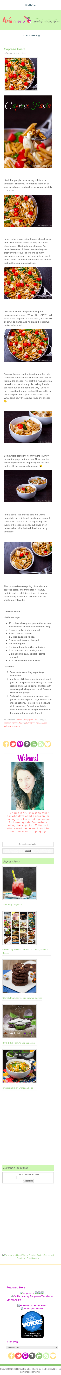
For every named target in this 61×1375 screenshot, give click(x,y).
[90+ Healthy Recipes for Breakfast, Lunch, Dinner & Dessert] (26, 928)
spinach (7, 725)
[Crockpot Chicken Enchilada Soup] (19, 1067)
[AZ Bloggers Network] (32, 1308)
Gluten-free (28, 719)
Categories (29, 35)
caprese (7, 722)
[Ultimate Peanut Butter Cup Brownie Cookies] (22, 977)
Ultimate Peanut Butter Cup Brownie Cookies (22, 998)
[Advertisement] (30, 1129)
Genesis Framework (32, 1372)
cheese (15, 722)
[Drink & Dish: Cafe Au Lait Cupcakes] (19, 1022)
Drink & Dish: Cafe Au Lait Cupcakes (18, 1043)
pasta (38, 722)
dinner (21, 722)
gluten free (30, 722)
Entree (19, 719)
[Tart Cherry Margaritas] (19, 883)
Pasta (36, 719)
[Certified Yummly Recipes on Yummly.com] (32, 1296)
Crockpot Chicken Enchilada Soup (17, 1088)
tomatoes (16, 725)
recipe (44, 722)
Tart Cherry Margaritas (12, 905)
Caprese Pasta (14, 49)
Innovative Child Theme (27, 1369)
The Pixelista (47, 1369)
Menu (29, 5)
